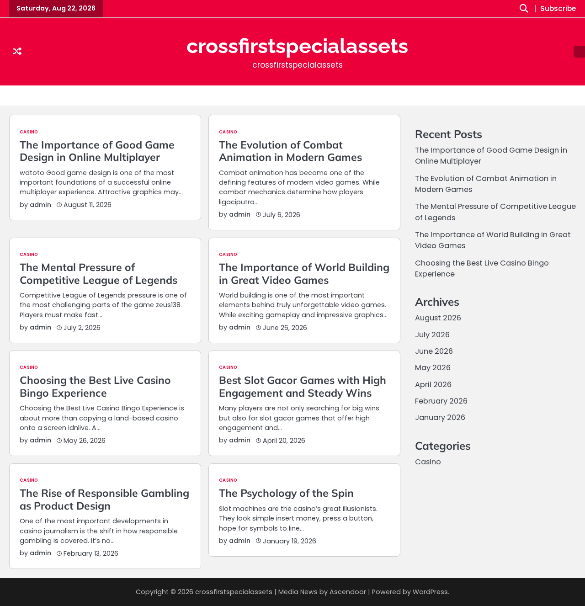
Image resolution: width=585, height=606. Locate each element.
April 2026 (433, 384)
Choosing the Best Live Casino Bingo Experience (95, 386)
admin (40, 204)
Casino (29, 132)
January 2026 (440, 418)
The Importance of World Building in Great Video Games (304, 273)
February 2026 (441, 401)
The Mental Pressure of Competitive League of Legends (98, 273)
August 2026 (438, 318)
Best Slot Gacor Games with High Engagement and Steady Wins (302, 386)
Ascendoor (348, 591)
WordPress (430, 591)
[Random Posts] (17, 51)
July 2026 (432, 335)
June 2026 (434, 351)
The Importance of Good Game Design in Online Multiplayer (97, 151)
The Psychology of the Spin (286, 493)
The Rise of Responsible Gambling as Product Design (104, 499)
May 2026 (433, 368)
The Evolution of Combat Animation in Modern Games (290, 151)
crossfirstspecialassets (297, 46)
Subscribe (558, 9)
